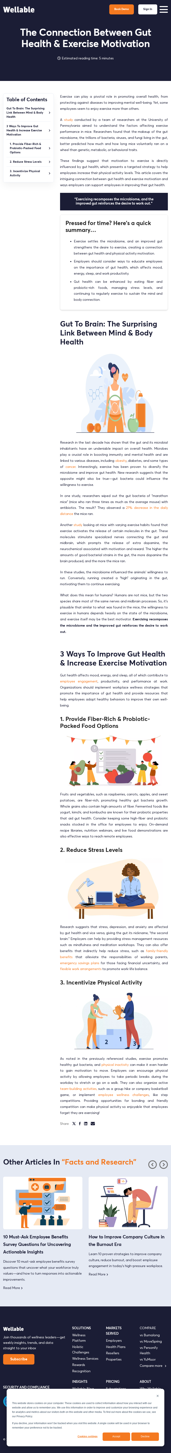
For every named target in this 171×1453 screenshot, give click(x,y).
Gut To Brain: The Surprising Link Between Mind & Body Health (25, 112)
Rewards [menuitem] (78, 1365)
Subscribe (18, 1359)
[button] (163, 1164)
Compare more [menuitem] (151, 1365)
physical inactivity (115, 1065)
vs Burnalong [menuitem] (150, 1335)
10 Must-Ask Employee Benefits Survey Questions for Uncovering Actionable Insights (37, 1245)
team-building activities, (78, 1089)
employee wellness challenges (123, 1095)
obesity (121, 460)
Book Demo (121, 9)
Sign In (147, 9)
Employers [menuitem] (114, 1340)
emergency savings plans (79, 963)
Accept (116, 1436)
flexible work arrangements (81, 969)
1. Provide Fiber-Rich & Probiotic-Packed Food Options (25, 148)
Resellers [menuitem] (112, 1353)
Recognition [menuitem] (81, 1371)
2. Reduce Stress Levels (25, 161)
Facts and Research (99, 1162)
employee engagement (79, 681)
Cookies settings (88, 1436)
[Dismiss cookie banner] (157, 1396)
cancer (70, 467)
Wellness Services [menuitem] (85, 1358)
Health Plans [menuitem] (116, 1347)
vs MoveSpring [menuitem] (151, 1341)
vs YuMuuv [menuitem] (148, 1359)
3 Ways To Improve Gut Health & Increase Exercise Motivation (24, 130)
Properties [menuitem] (114, 1359)
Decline (145, 1436)
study (68, 120)
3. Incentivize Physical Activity (25, 173)
